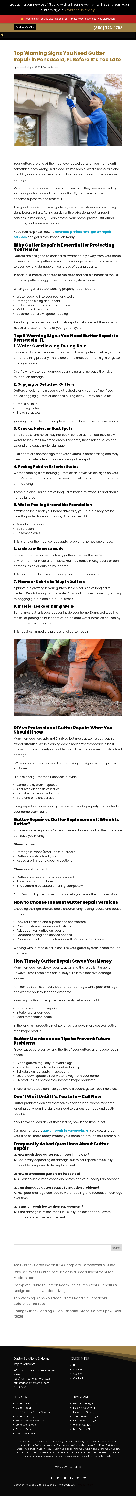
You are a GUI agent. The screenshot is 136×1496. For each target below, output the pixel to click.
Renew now (76, 18)
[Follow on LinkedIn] (64, 1478)
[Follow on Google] (71, 1478)
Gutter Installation (26, 1403)
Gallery (77, 1374)
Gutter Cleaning (25, 1416)
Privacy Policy (85, 1484)
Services (78, 1369)
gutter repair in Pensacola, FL (66, 1130)
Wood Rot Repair (26, 1433)
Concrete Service (26, 1425)
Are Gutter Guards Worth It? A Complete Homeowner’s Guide (64, 1265)
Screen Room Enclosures (30, 1420)
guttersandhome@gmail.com (31, 1383)
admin (21, 67)
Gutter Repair (50, 67)
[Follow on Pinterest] (84, 1478)
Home (76, 1365)
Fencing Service (25, 1429)
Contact (78, 1378)
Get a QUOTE (25, 27)
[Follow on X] (58, 1478)
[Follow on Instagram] (78, 1478)
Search (116, 1248)
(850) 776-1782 (107, 28)
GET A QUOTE (21, 1387)
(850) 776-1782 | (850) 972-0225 (32, 1378)
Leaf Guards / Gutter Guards (33, 1412)
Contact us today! (80, 10)
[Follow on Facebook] (51, 1478)
